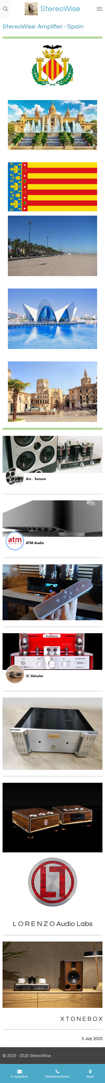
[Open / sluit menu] (99, 9)
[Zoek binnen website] (5, 9)
